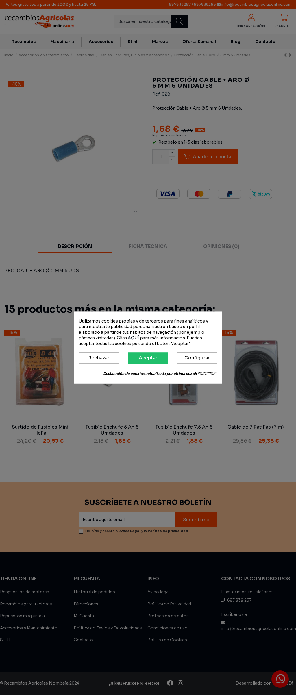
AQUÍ (133, 338)
